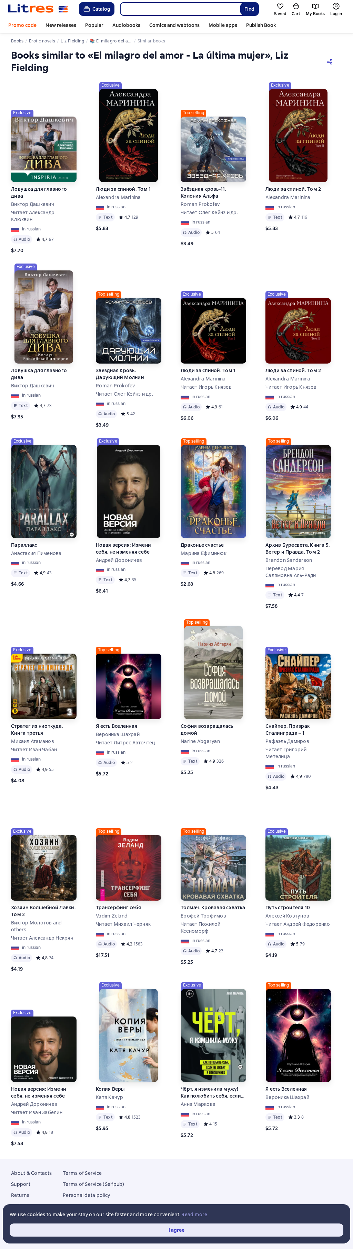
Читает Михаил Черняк (123, 924)
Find (249, 9)
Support (20, 1184)
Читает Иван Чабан (34, 749)
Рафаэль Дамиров (287, 741)
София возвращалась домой (207, 729)
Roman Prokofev (200, 204)
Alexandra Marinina (118, 197)
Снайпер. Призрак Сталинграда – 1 (287, 729)
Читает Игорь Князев (206, 387)
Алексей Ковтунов (287, 916)
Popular (94, 25)
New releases (61, 25)
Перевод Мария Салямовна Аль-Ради (290, 571)
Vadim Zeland (112, 916)
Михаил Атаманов (32, 741)
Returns (20, 1195)
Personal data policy (86, 1195)
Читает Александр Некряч (42, 938)
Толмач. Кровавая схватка (213, 907)
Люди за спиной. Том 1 (123, 189)
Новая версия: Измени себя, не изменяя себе (123, 548)
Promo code (22, 25)
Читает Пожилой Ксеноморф (201, 927)
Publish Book (261, 25)
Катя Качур (109, 1097)
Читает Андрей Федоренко (297, 924)
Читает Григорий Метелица (285, 753)
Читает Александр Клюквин (32, 215)
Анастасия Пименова (36, 553)
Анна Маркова (198, 1104)
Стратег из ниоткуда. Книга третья (37, 729)
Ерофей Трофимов (203, 916)
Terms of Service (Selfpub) (93, 1184)
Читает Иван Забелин (36, 1112)
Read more (194, 1214)
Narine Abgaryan (200, 741)
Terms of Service (82, 1173)
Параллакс (24, 545)
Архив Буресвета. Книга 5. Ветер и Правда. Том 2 (297, 548)
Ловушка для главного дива (39, 192)
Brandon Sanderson (288, 560)
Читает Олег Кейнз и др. (209, 212)
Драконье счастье (202, 545)
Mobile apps (223, 25)
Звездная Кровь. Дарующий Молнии (120, 373)
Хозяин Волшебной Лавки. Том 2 (43, 911)
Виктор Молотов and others (36, 926)
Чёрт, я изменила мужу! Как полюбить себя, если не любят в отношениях (211, 1092)
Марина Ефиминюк (203, 553)
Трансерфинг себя (118, 907)
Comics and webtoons (174, 25)
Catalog (101, 9)
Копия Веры (110, 1089)
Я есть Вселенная (116, 726)
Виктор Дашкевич (32, 204)
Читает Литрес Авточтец (125, 743)
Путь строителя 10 (287, 907)
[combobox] (180, 9)
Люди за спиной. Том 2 (293, 189)
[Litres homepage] (38, 9)
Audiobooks (126, 25)
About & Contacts (31, 1173)
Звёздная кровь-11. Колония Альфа (203, 192)
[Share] (331, 61)
